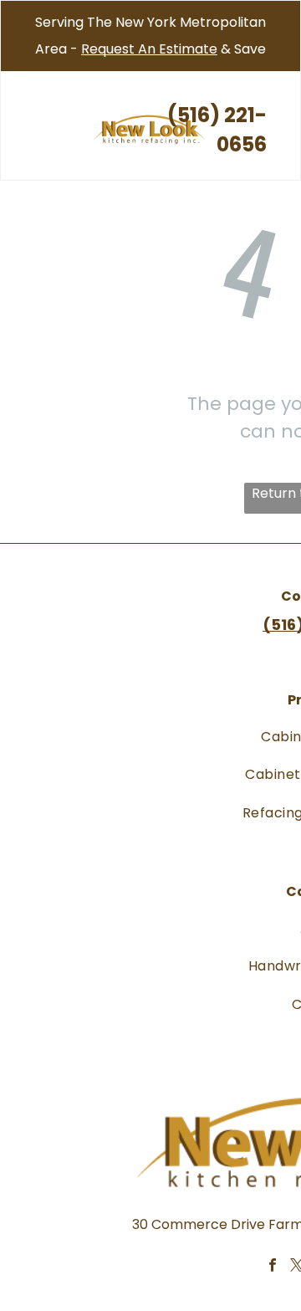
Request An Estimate (149, 49)
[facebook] (272, 1267)
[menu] (25, 34)
